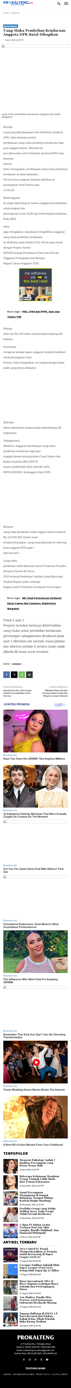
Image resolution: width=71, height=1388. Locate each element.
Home (6, 12)
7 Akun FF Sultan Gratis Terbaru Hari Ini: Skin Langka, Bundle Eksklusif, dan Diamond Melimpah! (39, 1229)
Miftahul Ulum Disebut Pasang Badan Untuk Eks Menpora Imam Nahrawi (55, 693)
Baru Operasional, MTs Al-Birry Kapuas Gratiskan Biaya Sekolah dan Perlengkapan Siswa (38, 1285)
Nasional (15, 12)
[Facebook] (6, 674)
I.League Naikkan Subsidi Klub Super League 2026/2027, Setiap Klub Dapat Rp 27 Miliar (39, 1268)
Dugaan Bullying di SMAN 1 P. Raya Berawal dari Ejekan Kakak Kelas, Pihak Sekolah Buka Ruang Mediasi (38, 1317)
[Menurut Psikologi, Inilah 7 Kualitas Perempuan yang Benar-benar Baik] (10, 1166)
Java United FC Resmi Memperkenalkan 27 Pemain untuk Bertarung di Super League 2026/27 (38, 1253)
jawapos (16, 663)
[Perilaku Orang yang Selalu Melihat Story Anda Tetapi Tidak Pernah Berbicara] (10, 1214)
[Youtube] (47, 1360)
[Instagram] (30, 1360)
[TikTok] (35, 1360)
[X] (14, 674)
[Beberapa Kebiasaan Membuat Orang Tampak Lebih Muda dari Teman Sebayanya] (10, 1182)
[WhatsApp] (21, 674)
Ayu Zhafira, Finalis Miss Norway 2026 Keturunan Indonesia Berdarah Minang (38, 1300)
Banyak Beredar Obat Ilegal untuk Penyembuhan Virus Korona (17, 693)
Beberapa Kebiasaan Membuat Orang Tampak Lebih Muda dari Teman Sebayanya (39, 1179)
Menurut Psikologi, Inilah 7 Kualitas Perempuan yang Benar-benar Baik (37, 1163)
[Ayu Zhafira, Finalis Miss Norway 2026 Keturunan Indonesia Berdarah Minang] (10, 1303)
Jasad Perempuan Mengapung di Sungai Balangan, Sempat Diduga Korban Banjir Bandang (36, 1196)
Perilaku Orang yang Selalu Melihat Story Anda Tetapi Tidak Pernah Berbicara (37, 1211)
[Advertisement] (35, 393)
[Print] (29, 674)
